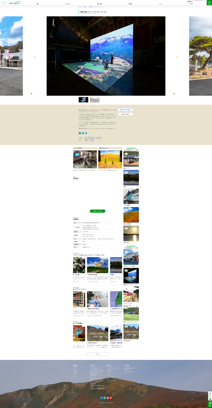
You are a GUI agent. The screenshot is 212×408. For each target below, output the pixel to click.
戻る (97, 354)
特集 (74, 368)
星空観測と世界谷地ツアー (95, 373)
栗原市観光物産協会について (129, 368)
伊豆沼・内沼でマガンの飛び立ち (97, 380)
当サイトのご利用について (129, 371)
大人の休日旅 (93, 383)
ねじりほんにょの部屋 (111, 380)
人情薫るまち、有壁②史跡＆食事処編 (97, 389)
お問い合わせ (126, 370)
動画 (108, 378)
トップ (80, 6)
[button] (34, 56)
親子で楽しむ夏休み (94, 381)
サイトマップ (126, 373)
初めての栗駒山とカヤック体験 (96, 370)
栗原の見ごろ (109, 370)
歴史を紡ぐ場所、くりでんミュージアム (97, 376)
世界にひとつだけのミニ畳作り (96, 371)
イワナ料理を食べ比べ (94, 368)
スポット (85, 6)
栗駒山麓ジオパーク (87, 247)
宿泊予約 (75, 373)
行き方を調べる (126, 114)
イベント (75, 375)
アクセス (75, 377)
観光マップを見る (98, 211)
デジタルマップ (110, 371)
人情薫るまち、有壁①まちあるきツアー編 (97, 386)
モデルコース (76, 370)
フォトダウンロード (111, 377)
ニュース (109, 373)
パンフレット (109, 375)
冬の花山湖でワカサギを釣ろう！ (97, 378)
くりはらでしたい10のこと (112, 368)
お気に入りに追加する (126, 109)
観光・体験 (76, 371)
